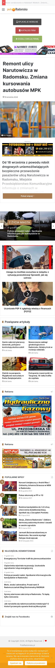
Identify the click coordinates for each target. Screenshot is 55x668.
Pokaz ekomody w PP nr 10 (31, 495)
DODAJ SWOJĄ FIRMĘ (28, 39)
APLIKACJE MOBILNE (28, 22)
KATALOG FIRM (28, 30)
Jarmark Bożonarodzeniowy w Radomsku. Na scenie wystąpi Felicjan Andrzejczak (33, 535)
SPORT (13, 222)
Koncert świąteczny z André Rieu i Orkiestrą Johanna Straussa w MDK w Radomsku (35, 485)
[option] (27, 226)
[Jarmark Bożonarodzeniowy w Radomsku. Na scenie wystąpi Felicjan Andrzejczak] (9, 536)
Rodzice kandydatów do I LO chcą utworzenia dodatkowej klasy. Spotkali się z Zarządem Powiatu (34, 510)
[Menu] (3, 10)
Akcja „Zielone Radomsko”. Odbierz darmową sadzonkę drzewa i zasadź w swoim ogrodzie (35, 522)
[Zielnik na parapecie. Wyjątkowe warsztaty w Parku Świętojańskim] (14, 363)
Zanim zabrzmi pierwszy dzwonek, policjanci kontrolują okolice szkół (13, 344)
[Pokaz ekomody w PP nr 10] (9, 499)
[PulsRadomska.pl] (17, 9)
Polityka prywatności (36, 663)
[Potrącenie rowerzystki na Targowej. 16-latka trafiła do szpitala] (41, 363)
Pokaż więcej (27, 196)
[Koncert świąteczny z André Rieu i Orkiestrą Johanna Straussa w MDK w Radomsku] (9, 486)
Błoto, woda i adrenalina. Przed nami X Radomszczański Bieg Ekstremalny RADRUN (26, 235)
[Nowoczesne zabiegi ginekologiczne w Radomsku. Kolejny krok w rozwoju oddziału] (41, 333)
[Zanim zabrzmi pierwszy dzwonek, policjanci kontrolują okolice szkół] (14, 333)
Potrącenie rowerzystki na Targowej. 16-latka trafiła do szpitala (40, 375)
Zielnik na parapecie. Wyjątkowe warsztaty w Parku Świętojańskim (13, 375)
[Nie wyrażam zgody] (51, 657)
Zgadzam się (15, 663)
